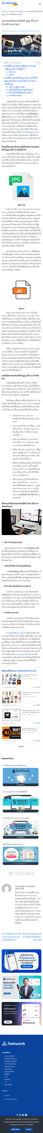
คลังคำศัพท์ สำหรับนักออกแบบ (13, 844)
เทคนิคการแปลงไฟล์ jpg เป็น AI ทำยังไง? (21, 77)
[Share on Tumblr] (32, 873)
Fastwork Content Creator (30, 31)
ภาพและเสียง (8, 1069)
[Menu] (39, 4)
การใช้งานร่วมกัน (15, 95)
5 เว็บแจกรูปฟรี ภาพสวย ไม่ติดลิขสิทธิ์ (15, 792)
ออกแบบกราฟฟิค (9, 1056)
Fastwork (7, 1095)
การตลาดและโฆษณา (10, 1064)
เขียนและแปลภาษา (9, 1066)
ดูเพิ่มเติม (21, 746)
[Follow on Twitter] (23, 1115)
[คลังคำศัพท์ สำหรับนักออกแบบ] (20, 855)
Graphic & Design (16, 11)
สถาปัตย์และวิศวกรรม (10, 1058)
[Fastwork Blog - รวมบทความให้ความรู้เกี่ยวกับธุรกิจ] (10, 4)
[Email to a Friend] (24, 873)
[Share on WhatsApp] (11, 873)
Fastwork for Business (10, 1099)
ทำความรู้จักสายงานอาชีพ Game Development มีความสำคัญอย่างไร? (11, 936)
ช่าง (5, 1082)
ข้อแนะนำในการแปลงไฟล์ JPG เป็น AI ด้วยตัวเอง (20, 82)
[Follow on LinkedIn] (26, 1115)
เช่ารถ (6, 1077)
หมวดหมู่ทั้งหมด (6, 1052)
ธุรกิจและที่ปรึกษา (9, 1071)
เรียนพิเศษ (7, 1079)
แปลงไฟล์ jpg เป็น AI (31, 132)
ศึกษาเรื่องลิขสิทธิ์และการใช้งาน (21, 92)
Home (4, 11)
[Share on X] (19, 873)
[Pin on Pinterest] (28, 873)
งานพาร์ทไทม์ (8, 1084)
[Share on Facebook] (15, 873)
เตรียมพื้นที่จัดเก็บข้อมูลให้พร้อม (21, 90)
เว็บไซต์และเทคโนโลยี (10, 1061)
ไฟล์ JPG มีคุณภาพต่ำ (17, 87)
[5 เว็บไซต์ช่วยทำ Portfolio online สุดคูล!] (20, 829)
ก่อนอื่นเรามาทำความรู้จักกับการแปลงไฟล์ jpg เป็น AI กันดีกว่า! (20, 67)
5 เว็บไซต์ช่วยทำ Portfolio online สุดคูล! (16, 818)
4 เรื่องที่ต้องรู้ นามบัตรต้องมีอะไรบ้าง (15, 765)
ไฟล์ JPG (12, 72)
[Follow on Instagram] (20, 1115)
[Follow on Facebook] (17, 1115)
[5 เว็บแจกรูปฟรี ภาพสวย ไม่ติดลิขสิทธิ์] (20, 803)
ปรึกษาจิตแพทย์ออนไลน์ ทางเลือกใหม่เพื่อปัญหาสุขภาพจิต (31, 936)
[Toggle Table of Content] (36, 62)
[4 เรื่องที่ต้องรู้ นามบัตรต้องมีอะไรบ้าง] (20, 776)
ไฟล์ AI (11, 75)
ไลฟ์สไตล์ (7, 1074)
